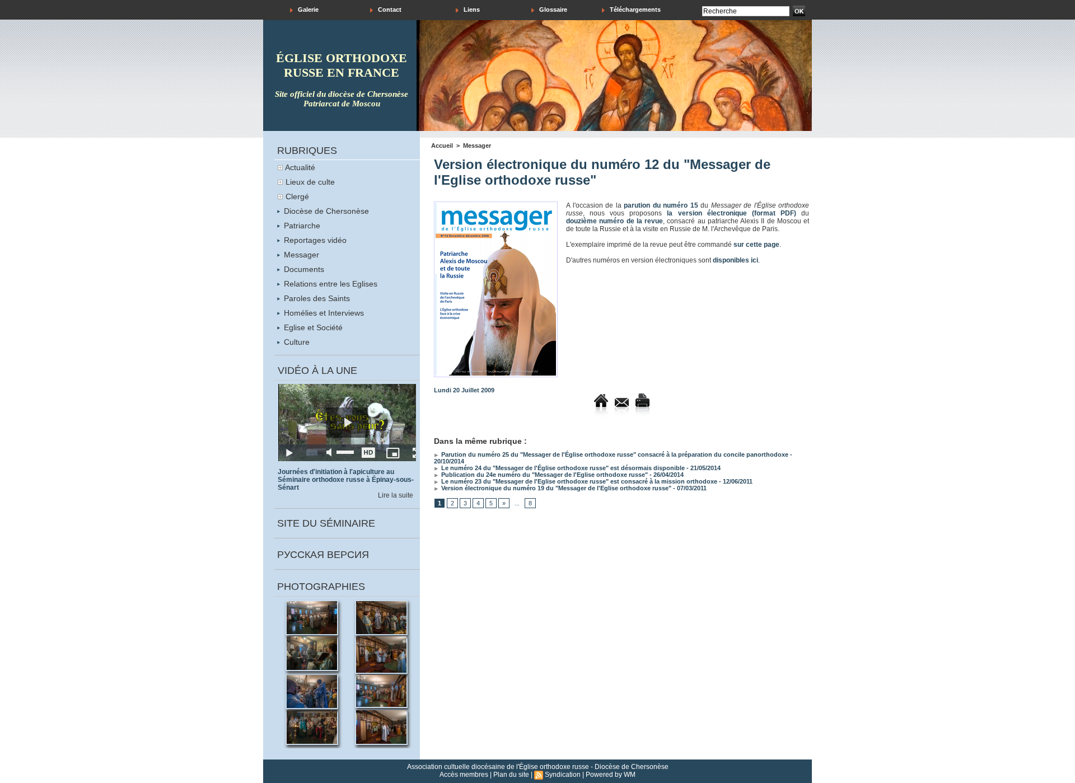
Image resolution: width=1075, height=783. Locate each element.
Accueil (442, 145)
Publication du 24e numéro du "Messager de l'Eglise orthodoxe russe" (544, 474)
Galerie (307, 9)
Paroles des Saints (316, 298)
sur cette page (756, 245)
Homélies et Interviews (323, 312)
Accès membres (464, 775)
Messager (300, 254)
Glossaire (552, 9)
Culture (296, 341)
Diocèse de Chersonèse (325, 211)
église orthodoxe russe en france (341, 65)
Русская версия (323, 554)
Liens (471, 9)
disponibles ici (735, 260)
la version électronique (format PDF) (731, 213)
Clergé (297, 196)
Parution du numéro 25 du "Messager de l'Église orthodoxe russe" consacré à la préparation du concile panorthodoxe (614, 454)
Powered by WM (610, 775)
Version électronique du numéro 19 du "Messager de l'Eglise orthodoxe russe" (555, 488)
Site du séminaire (326, 523)
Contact (388, 9)
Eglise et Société (312, 327)
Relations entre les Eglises (329, 283)
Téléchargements (634, 9)
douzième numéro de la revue (614, 221)
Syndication (563, 775)
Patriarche (301, 225)
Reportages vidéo (314, 240)
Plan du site (511, 775)
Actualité (300, 167)
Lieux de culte (310, 181)
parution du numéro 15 (661, 205)
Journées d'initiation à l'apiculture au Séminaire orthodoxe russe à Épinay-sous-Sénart (346, 479)
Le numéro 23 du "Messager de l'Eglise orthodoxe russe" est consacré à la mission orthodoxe (578, 481)
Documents (303, 269)
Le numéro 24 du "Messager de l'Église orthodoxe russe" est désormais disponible (562, 468)
